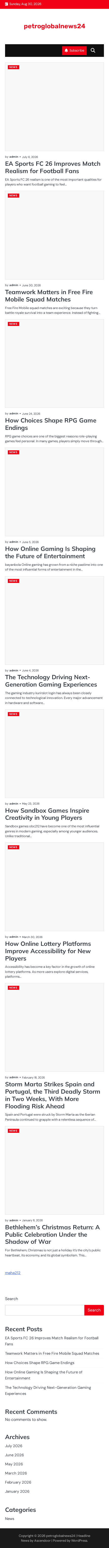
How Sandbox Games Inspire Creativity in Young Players (47, 814)
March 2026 (16, 1473)
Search (11, 1298)
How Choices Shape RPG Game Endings (50, 423)
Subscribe (76, 50)
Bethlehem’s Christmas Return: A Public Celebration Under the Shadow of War (52, 1234)
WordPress (79, 1540)
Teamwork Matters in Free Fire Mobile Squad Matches (49, 295)
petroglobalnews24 (54, 26)
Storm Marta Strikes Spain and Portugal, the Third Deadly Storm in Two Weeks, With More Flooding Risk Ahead (52, 1095)
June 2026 (14, 1455)
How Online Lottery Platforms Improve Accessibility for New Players (48, 951)
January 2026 (17, 1491)
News (13, 67)
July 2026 (13, 1445)
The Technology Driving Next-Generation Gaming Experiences (51, 680)
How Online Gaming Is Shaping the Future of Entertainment (50, 552)
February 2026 (18, 1482)
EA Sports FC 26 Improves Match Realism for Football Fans (52, 167)
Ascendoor (42, 1540)
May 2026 (14, 1464)
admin (13, 156)
